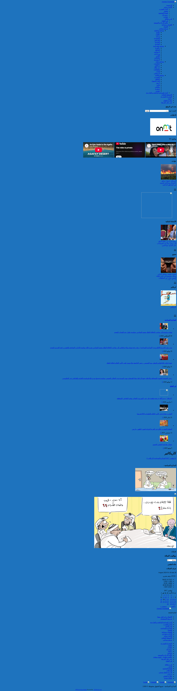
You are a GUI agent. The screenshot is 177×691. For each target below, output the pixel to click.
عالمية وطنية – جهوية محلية (162, 657)
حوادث (165, 17)
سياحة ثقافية (159, 75)
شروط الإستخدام (166, 619)
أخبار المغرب (163, 9)
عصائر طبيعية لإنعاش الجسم (162, 444)
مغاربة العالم (167, 100)
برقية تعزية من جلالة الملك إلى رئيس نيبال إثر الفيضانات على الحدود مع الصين (166, 243)
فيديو (170, 666)
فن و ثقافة (168, 19)
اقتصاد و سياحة (167, 25)
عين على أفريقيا (166, 102)
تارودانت (157, 52)
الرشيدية (157, 60)
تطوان (158, 34)
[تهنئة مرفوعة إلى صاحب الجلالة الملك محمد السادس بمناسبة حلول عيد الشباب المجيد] (164, 329)
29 (171, 604)
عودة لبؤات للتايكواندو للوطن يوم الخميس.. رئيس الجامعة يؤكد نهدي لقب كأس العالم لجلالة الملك (139, 363)
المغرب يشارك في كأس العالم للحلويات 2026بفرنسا (154, 414)
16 (168, 599)
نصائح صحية (168, 678)
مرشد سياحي (163, 28)
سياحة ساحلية (159, 30)
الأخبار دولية (168, 7)
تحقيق (166, 11)
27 (175, 604)
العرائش (157, 40)
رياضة (170, 99)
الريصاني (157, 73)
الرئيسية (169, 5)
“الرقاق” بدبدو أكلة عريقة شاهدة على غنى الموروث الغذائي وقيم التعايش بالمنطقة (144, 398)
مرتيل (158, 36)
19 (161, 599)
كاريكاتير (173, 307)
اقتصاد (166, 27)
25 (164, 602)
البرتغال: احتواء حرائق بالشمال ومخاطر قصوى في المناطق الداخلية (168, 183)
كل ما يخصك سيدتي (165, 672)
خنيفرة (157, 89)
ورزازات (157, 54)
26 (161, 602)
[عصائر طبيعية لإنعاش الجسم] (164, 441)
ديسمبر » (163, 606)
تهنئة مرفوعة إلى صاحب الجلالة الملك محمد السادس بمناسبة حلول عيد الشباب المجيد (143, 332)
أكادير (158, 56)
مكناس (157, 87)
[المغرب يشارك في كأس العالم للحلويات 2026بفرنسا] (164, 410)
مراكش (157, 65)
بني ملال (157, 67)
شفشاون (157, 69)
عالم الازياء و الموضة (161, 23)
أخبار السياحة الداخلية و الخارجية (157, 93)
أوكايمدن (157, 64)
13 (175, 599)
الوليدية (157, 44)
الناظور (157, 79)
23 (168, 602)
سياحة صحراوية (158, 46)
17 (166, 599)
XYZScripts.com (98, 689)
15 (171, 599)
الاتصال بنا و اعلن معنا (164, 617)
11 (164, 597)
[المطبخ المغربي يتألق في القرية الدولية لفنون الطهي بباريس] (164, 425)
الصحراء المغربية (166, 97)
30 (168, 604)
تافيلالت (157, 58)
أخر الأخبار (168, 626)
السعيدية (157, 38)
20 (175, 602)
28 (173, 604)
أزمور (158, 83)
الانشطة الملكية (167, 95)
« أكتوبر (173, 606)
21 (173, 602)
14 (173, 599)
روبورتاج (165, 15)
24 (166, 602)
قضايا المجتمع (163, 13)
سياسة (169, 653)
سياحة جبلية (160, 62)
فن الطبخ (165, 21)
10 (166, 597)
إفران (158, 71)
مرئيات (169, 674)
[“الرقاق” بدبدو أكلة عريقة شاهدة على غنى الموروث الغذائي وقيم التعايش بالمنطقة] (164, 395)
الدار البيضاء (156, 81)
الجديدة (157, 42)
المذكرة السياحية (170, 320)
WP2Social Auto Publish (81, 689)
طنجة (158, 32)
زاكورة (157, 48)
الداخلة (157, 50)
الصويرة (157, 77)
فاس (158, 85)
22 (171, 602)
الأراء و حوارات (167, 634)
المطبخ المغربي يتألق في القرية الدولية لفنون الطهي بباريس (152, 429)
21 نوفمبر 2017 (171, 458)
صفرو (158, 91)
